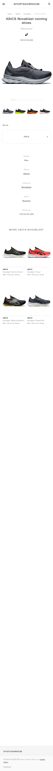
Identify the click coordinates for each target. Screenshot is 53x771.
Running (26, 201)
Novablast (27, 14)
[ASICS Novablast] (8, 111)
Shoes (10, 14)
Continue (7, 767)
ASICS (18, 14)
